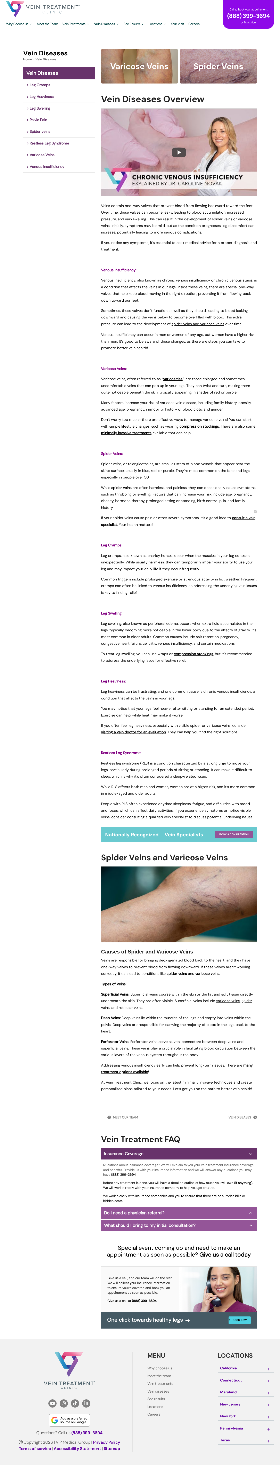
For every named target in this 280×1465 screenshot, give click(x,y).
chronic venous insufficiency (186, 280)
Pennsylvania (231, 1428)
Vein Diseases (42, 73)
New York (228, 1416)
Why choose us (159, 1368)
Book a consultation (234, 834)
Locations (155, 1407)
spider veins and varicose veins (198, 324)
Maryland (228, 1392)
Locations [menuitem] (155, 24)
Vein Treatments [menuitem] (73, 24)
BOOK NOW (240, 1320)
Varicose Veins (42, 154)
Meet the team (159, 1376)
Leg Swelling (40, 108)
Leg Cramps (40, 84)
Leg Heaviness (42, 96)
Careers (153, 1414)
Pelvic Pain (38, 119)
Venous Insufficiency (47, 166)
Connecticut (231, 1380)
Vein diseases (158, 1391)
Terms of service (35, 1448)
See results (156, 1399)
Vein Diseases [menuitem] (104, 24)
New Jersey (230, 1404)
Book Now (250, 22)
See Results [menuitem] (132, 24)
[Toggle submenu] (268, 1369)
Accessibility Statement (77, 1448)
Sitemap (112, 1448)
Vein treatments (160, 1383)
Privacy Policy (106, 1442)
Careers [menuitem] (194, 24)
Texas (225, 1440)
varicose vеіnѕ (228, 1000)
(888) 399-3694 (123, 1174)
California (228, 1368)
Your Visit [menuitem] (177, 24)
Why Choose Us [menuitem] (17, 24)
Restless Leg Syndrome (49, 143)
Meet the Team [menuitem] (47, 24)
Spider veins (40, 131)
